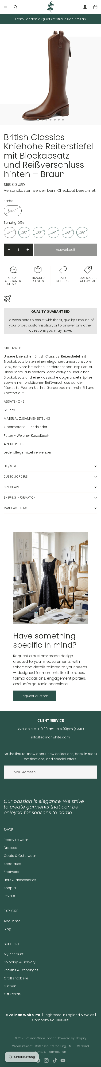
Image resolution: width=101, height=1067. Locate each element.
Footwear (11, 871)
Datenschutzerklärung (50, 1046)
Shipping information (19, 498)
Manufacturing (15, 508)
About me (12, 921)
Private (9, 895)
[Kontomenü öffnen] (85, 7)
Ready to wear (16, 839)
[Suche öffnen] (15, 7)
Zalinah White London (41, 1038)
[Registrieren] (90, 772)
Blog (7, 929)
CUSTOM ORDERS (16, 477)
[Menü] (5, 7)
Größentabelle (16, 978)
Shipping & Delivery (19, 962)
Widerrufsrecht (22, 1046)
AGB (71, 1046)
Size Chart (11, 487)
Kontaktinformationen (50, 1052)
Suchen (10, 986)
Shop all (10, 888)
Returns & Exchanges (21, 970)
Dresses (10, 847)
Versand (83, 1046)
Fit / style (11, 466)
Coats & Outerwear (20, 855)
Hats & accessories (20, 880)
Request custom (34, 696)
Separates (12, 863)
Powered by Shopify (72, 1038)
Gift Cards (12, 994)
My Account (13, 954)
